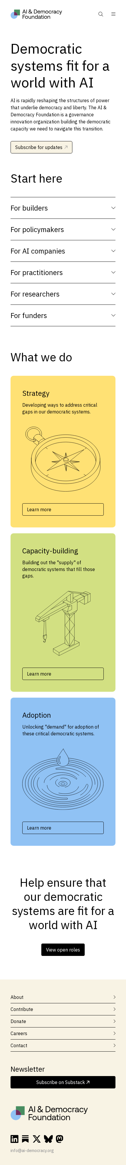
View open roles (63, 950)
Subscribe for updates (38, 147)
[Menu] (110, 14)
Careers (19, 1033)
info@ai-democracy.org (32, 1150)
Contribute (22, 1009)
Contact (19, 1045)
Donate (18, 1021)
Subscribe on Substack (61, 1082)
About (17, 997)
